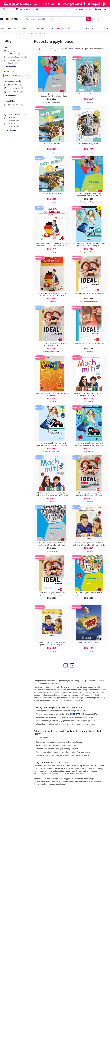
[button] (88, 19)
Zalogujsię (102, 9)
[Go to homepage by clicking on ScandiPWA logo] (9, 18)
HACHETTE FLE (77, 714)
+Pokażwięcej (11, 67)
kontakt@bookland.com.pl (28, 9)
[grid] (40, 49)
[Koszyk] (98, 19)
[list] (45, 49)
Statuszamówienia (84, 9)
